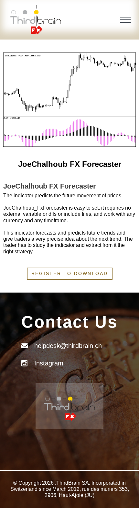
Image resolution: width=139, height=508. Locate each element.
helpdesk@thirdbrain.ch (68, 345)
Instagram (48, 363)
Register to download (69, 273)
